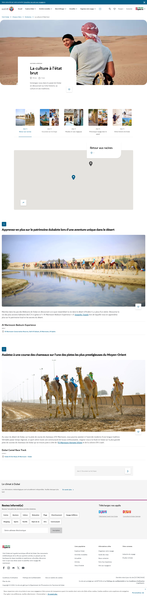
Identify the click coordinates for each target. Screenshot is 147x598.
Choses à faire (17, 17)
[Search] (110, 9)
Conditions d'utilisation (136, 581)
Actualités (72, 9)
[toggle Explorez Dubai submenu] (35, 8)
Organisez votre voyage (87, 9)
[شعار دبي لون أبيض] (7, 547)
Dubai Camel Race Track (14, 450)
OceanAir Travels (82, 314)
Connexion (129, 9)
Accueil (20, 9)
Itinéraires (28, 17)
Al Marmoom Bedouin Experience (19, 325)
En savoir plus (67, 489)
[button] (138, 592)
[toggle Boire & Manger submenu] (65, 8)
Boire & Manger (59, 9)
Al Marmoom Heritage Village (70, 442)
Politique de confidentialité (116, 581)
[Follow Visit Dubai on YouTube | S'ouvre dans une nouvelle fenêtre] (23, 568)
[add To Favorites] (69, 89)
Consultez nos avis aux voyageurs (34, 2)
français (120, 9)
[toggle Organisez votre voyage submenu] (95, 8)
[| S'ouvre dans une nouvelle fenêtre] (8, 568)
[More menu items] (100, 9)
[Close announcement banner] (144, 2)
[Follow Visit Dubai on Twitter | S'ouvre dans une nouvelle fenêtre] (18, 568)
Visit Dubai (5, 17)
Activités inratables (44, 9)
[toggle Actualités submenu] (76, 8)
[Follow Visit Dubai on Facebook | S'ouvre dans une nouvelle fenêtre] (4, 568)
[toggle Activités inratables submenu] (51, 8)
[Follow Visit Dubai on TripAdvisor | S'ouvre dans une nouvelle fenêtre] (13, 568)
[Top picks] (115, 9)
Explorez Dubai (29, 9)
